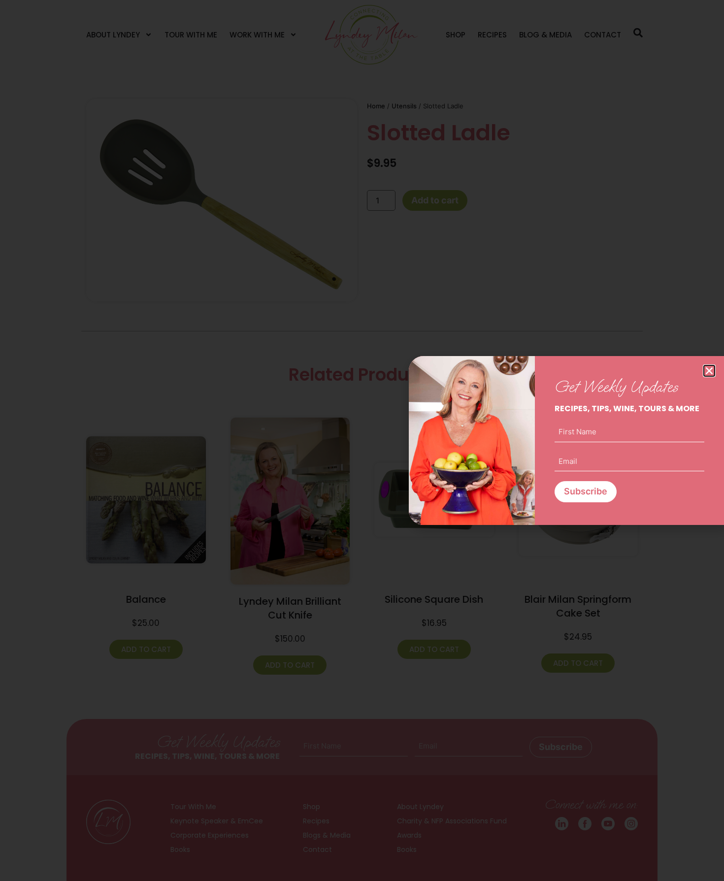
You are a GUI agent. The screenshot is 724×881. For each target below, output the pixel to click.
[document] (362, 440)
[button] (709, 371)
